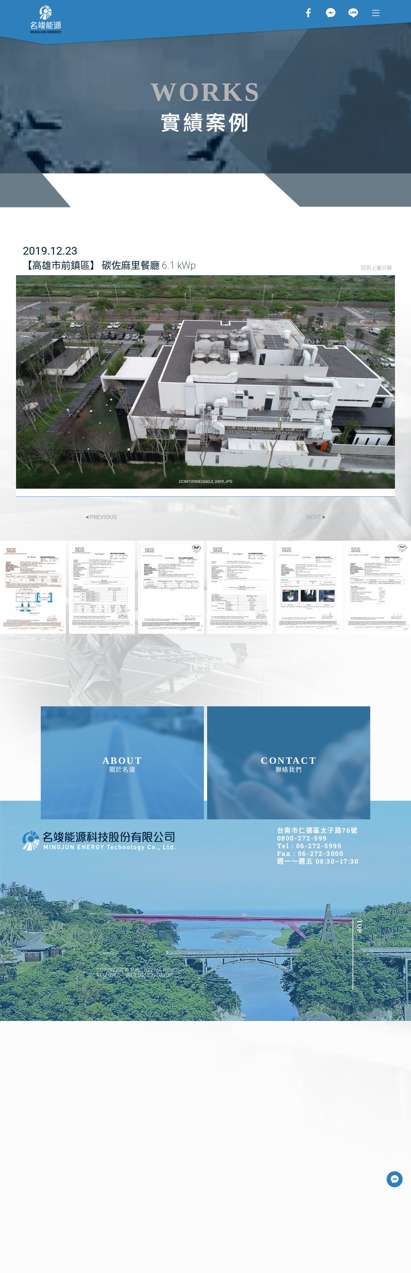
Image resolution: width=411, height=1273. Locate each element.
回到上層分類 (376, 267)
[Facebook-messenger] (395, 1179)
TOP (359, 926)
